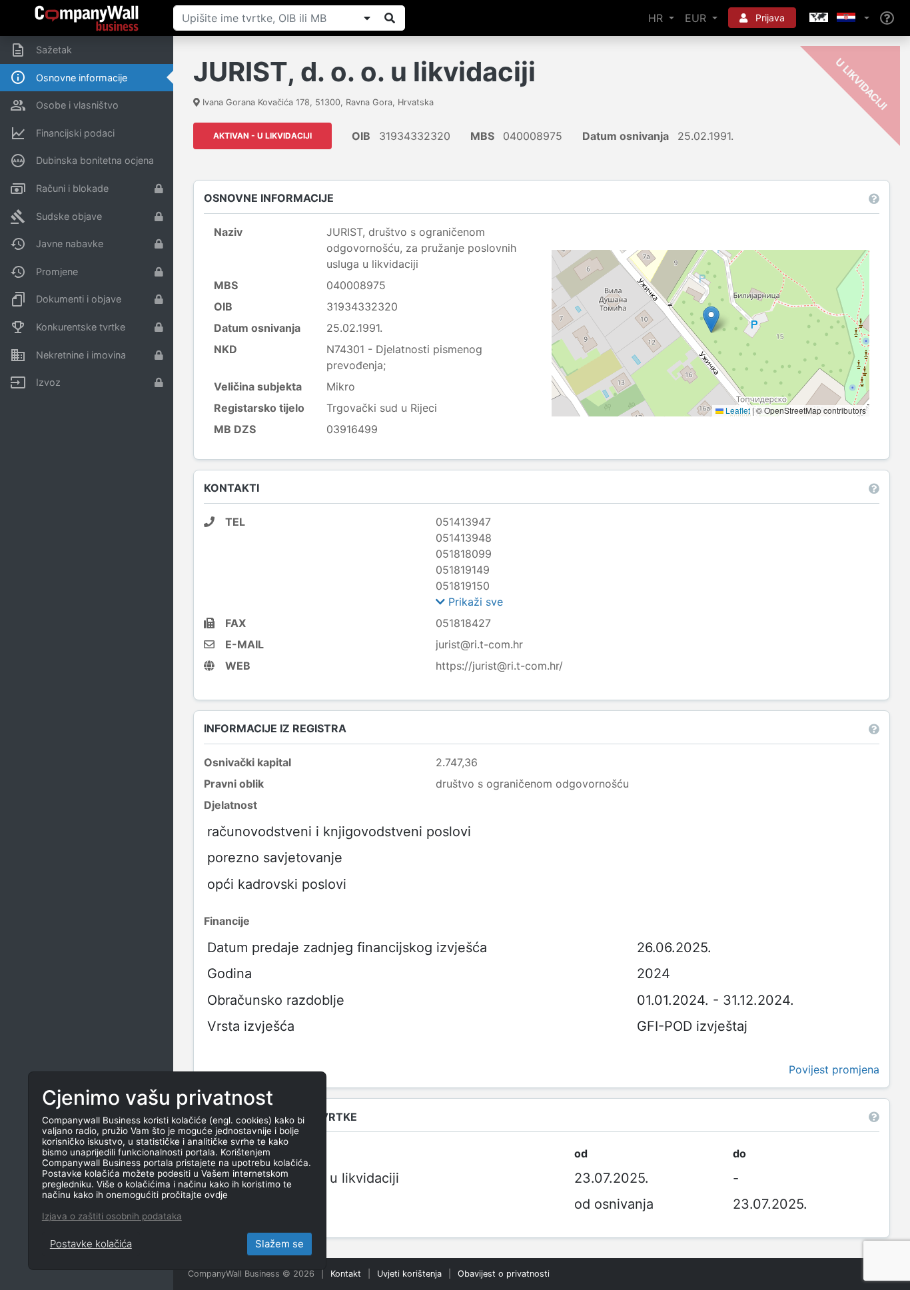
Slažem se (279, 1243)
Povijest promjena (834, 1069)
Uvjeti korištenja (409, 1274)
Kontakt (345, 1274)
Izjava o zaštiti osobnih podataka (112, 1216)
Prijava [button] (769, 17)
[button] (838, 18)
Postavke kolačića (91, 1243)
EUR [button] (697, 18)
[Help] (887, 18)
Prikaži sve (474, 601)
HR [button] (657, 18)
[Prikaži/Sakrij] (367, 18)
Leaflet (736, 410)
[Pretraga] (389, 18)
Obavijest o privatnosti (504, 1274)
